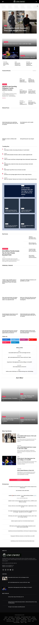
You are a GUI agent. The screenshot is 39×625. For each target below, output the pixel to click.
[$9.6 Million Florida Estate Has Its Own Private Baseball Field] (11, 242)
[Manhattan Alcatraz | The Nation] (10, 390)
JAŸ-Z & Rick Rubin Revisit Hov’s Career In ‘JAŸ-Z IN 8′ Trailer (17, 43)
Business (4, 84)
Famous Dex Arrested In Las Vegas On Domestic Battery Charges (18, 64)
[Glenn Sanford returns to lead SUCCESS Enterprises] (25, 257)
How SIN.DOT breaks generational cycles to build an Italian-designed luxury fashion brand (22, 487)
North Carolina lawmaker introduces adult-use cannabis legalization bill (18, 154)
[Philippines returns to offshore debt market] (10, 131)
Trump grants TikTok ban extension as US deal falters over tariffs (28, 280)
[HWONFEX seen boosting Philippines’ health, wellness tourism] (10, 78)
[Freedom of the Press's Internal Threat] (29, 413)
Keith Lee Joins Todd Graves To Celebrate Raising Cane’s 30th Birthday (19, 371)
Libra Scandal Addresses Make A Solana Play (27, 226)
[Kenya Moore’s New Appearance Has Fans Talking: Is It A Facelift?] (10, 52)
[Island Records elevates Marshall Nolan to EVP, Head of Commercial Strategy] (4, 532)
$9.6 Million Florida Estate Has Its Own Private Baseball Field (10, 253)
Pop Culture (22, 55)
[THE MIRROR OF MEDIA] (19, 1)
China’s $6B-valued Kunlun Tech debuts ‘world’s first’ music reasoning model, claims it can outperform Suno (9, 298)
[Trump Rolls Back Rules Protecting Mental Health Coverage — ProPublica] (10, 413)
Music (4, 619)
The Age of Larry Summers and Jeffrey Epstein (16, 606)
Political (21, 89)
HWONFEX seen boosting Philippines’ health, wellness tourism (9, 88)
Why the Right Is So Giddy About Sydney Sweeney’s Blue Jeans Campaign (23, 92)
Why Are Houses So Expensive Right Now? (33, 243)
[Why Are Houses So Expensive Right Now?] (25, 244)
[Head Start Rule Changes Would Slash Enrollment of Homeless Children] (34, 63)
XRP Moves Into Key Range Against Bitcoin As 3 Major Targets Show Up (17, 174)
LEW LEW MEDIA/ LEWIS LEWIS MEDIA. (22, 490)
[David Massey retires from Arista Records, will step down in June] (4, 542)
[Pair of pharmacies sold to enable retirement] (28, 115)
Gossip (5, 25)
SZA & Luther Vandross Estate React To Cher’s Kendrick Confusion (27, 397)
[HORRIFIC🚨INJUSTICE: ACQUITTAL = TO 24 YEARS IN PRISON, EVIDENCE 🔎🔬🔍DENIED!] (4, 496)
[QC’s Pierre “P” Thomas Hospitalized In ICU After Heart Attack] (23, 97)
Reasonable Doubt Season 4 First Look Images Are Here (15, 29)
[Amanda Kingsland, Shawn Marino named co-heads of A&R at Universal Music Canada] (10, 307)
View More (34, 70)
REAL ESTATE (5, 248)
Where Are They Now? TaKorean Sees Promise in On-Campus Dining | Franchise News (20, 179)
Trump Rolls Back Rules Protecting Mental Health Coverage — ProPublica (10, 420)
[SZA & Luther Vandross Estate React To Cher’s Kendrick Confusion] (29, 390)
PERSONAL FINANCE (24, 619)
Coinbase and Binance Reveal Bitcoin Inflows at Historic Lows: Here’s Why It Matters (11, 211)
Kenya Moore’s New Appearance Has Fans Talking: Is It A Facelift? (10, 57)
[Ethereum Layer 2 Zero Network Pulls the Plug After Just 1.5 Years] (11, 219)
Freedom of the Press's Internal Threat (27, 420)
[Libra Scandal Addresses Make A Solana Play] (27, 219)
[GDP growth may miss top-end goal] (28, 131)
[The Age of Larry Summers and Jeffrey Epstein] (4, 608)
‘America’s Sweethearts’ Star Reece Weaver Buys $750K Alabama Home (33, 237)
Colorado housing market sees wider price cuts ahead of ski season (32, 250)
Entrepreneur (13, 618)
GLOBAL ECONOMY (33, 618)
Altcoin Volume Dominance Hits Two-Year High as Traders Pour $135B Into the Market (27, 191)
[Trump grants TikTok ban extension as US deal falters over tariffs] (28, 272)
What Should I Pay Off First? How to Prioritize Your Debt (15, 169)
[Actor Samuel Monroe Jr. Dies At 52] (28, 52)
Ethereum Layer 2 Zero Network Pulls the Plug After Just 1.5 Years (11, 226)
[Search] (36, 2)
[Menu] (3, 2)
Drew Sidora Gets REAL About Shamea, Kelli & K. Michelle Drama (6, 64)
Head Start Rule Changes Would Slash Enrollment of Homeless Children (29, 64)
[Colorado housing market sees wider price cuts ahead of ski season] (25, 250)
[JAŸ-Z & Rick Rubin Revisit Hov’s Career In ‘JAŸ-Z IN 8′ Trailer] (19, 40)
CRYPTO (5, 173)
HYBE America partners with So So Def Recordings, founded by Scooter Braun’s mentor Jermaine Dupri (28, 331)
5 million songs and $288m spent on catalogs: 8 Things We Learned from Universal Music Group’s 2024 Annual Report (9, 281)
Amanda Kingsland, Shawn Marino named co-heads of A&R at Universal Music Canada (10, 315)
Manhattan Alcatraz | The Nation (9, 398)
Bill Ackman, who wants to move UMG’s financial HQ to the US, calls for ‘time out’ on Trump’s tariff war (22, 516)
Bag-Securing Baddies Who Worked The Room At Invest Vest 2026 (23, 80)
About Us (22, 622)
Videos (26, 622)
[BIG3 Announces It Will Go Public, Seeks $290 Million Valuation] (32, 97)
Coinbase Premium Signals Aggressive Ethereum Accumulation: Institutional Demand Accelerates (26, 211)
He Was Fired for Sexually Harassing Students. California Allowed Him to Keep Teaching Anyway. (22, 602)
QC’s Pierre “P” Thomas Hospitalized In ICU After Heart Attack (23, 103)
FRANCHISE (5, 158)
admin (23, 196)
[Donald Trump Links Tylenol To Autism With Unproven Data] (32, 86)
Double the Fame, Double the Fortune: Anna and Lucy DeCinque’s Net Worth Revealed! (18, 165)
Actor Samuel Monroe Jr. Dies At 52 (27, 57)
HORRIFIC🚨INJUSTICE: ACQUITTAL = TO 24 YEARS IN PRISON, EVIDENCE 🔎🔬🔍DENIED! (22, 496)
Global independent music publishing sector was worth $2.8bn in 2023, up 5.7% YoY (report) (10, 123)
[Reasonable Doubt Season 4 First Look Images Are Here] (19, 22)
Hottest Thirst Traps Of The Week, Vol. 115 (16, 596)
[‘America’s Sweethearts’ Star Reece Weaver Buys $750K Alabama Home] (25, 238)
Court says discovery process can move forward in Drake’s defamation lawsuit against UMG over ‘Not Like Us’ (9, 331)
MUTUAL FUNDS (8, 619)
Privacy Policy (35, 619)
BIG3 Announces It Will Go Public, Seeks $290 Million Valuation (32, 103)
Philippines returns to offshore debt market (9, 139)
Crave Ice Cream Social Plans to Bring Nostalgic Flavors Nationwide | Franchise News (20, 159)
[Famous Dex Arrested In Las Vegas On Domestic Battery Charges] (22, 63)
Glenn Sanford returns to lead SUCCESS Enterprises (32, 256)
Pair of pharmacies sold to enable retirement (26, 123)
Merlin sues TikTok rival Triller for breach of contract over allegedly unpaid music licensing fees (28, 298)
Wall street (29, 619)
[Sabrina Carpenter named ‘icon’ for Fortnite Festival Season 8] (4, 522)
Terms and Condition (17, 622)
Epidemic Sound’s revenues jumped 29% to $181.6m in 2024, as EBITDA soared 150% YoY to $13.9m (22, 501)
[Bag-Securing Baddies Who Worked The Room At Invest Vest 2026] (23, 75)
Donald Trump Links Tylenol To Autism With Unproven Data (32, 92)
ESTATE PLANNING (18, 618)
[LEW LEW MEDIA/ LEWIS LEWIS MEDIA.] (4, 491)
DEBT (5, 168)
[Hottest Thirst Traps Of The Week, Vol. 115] (4, 598)
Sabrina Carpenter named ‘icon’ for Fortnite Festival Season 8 (22, 520)
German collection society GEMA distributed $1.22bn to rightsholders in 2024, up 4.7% (22, 506)
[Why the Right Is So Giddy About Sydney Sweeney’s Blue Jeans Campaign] (23, 86)
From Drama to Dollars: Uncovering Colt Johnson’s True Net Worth (16, 150)
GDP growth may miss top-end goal (27, 138)
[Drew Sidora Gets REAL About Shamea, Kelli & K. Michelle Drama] (11, 63)
